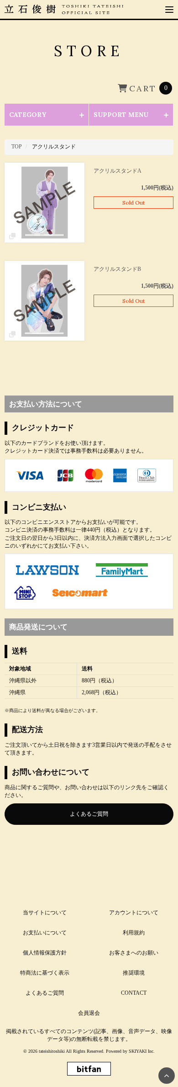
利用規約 (134, 932)
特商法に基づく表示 (44, 973)
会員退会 (89, 1013)
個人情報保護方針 (45, 953)
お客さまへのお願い (133, 953)
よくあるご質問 (89, 814)
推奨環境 (134, 973)
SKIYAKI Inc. (142, 1051)
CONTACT (134, 993)
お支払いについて (45, 932)
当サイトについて (45, 912)
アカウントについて (133, 912)
